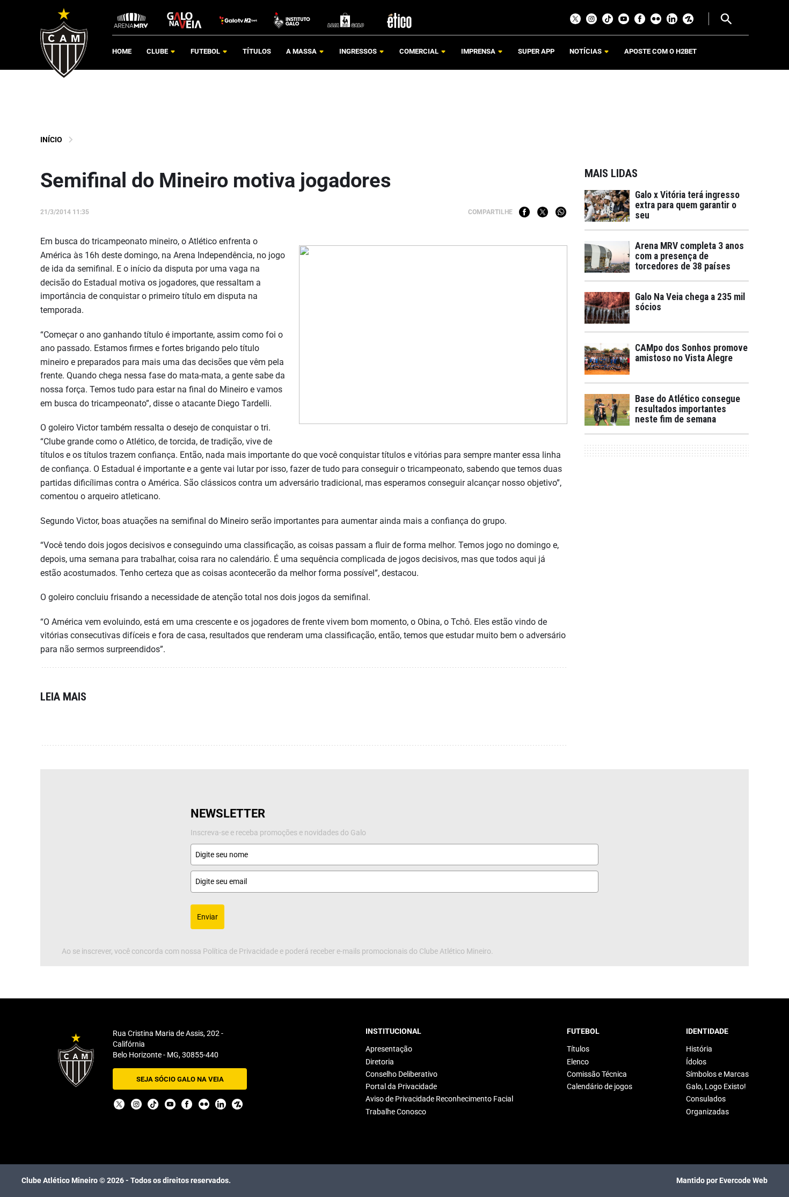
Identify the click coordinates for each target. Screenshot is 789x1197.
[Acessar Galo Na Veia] (184, 19)
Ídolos (696, 1061)
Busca (726, 18)
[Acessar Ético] (399, 19)
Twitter (575, 18)
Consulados (706, 1098)
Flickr (655, 18)
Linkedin (672, 18)
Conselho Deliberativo (401, 1074)
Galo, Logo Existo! (716, 1086)
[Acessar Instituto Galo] (292, 19)
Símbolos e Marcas (717, 1074)
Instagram (591, 18)
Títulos (578, 1049)
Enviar (207, 917)
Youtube (623, 18)
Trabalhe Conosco (396, 1111)
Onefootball (688, 18)
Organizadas (707, 1111)
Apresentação (389, 1049)
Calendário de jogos (599, 1086)
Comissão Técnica (597, 1074)
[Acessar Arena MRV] (131, 19)
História (699, 1049)
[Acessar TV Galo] (238, 19)
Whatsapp (560, 212)
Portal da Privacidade (401, 1086)
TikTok (607, 18)
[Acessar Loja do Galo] (345, 19)
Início (51, 139)
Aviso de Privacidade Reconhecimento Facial (439, 1098)
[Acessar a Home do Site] (63, 43)
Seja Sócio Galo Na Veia (180, 1079)
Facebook (639, 18)
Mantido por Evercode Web (722, 1180)
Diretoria (380, 1061)
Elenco (578, 1061)
